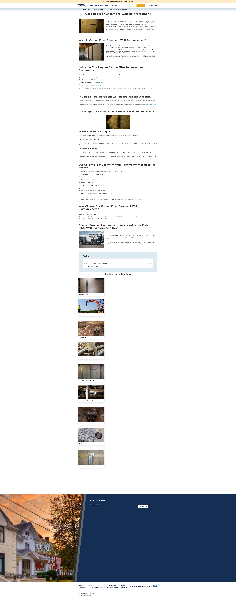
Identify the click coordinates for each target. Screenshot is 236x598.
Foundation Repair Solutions (103, 9)
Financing (123, 585)
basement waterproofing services (147, 104)
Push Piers (81, 423)
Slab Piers (81, 443)
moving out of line (98, 82)
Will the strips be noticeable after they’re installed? (95, 263)
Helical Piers (82, 357)
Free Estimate (141, 5)
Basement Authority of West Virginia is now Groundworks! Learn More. (119, 1)
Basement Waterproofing (113, 587)
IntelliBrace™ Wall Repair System (86, 380)
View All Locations (143, 506)
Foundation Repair (91, 9)
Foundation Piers (83, 337)
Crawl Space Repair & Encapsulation (97, 587)
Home (80, 9)
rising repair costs (128, 100)
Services (91, 5)
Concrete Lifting (124, 587)
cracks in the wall (101, 77)
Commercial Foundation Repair (86, 314)
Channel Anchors (83, 294)
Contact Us (114, 5)
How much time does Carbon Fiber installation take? (96, 260)
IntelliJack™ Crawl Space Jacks (86, 400)
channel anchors (140, 88)
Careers (90, 585)
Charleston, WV (95, 505)
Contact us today (115, 243)
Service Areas (99, 5)
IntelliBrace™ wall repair (121, 88)
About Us (107, 5)
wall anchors (131, 88)
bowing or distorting (89, 79)
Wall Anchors (82, 466)
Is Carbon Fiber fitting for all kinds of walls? (94, 266)
